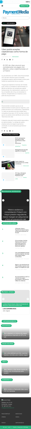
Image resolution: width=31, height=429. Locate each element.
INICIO (4, 23)
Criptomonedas (11, 23)
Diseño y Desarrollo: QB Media (20, 427)
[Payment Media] (16, 10)
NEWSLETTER (24, 5)
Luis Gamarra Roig (9, 308)
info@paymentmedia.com (8, 407)
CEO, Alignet (6, 311)
